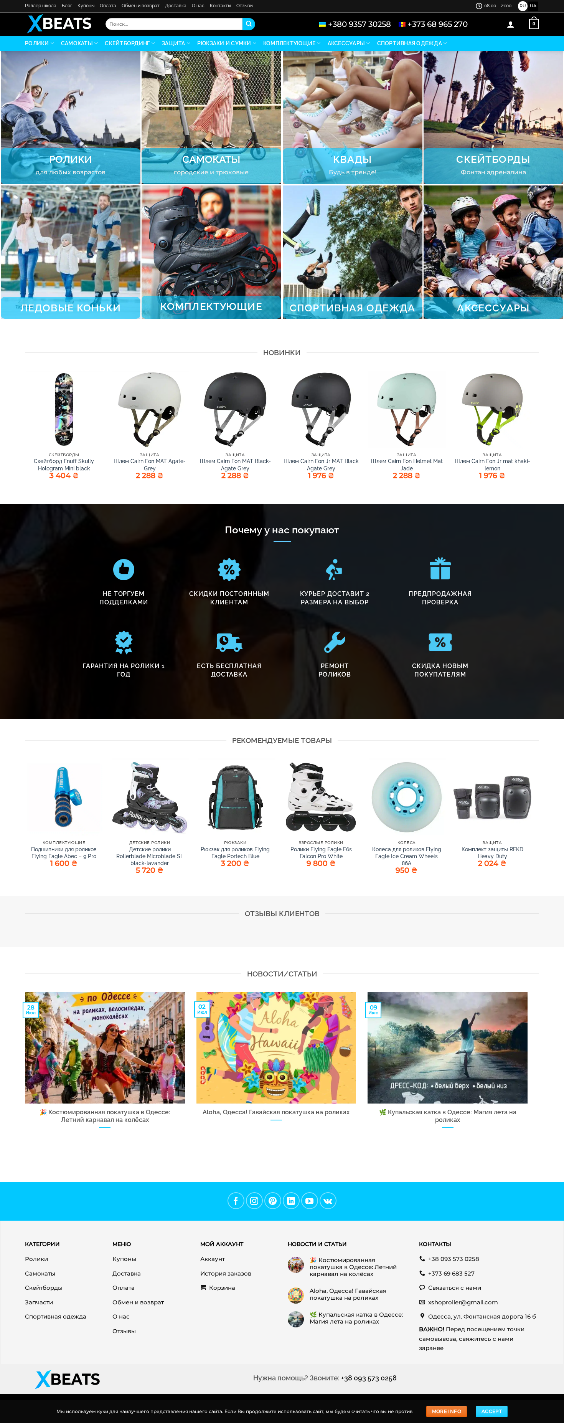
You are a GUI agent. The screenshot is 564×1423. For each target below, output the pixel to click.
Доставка (175, 5)
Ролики (37, 43)
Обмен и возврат (141, 5)
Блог (67, 5)
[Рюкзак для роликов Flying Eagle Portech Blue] (235, 797)
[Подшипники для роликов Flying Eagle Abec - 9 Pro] (64, 797)
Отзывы (244, 5)
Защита (173, 43)
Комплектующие (289, 43)
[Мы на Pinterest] (272, 1200)
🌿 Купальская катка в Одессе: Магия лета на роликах (447, 1116)
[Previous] (25, 826)
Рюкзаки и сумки (224, 43)
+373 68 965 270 (437, 24)
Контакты (220, 5)
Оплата (108, 5)
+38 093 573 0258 (369, 1378)
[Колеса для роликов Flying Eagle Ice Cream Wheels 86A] (407, 797)
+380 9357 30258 (359, 24)
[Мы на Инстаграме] (254, 1200)
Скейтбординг (127, 43)
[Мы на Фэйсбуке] (236, 1200)
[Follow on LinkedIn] (291, 1200)
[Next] (531, 826)
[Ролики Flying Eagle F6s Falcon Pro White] (321, 797)
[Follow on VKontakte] (328, 1200)
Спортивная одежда (409, 43)
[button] (511, 24)
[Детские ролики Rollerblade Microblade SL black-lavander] (149, 797)
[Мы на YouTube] (309, 1200)
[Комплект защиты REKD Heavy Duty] (492, 797)
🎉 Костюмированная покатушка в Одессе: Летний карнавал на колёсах (105, 1116)
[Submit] (248, 24)
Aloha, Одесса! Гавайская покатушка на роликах (276, 1112)
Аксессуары (346, 43)
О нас (198, 5)
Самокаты (77, 43)
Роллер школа (40, 5)
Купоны (86, 5)
